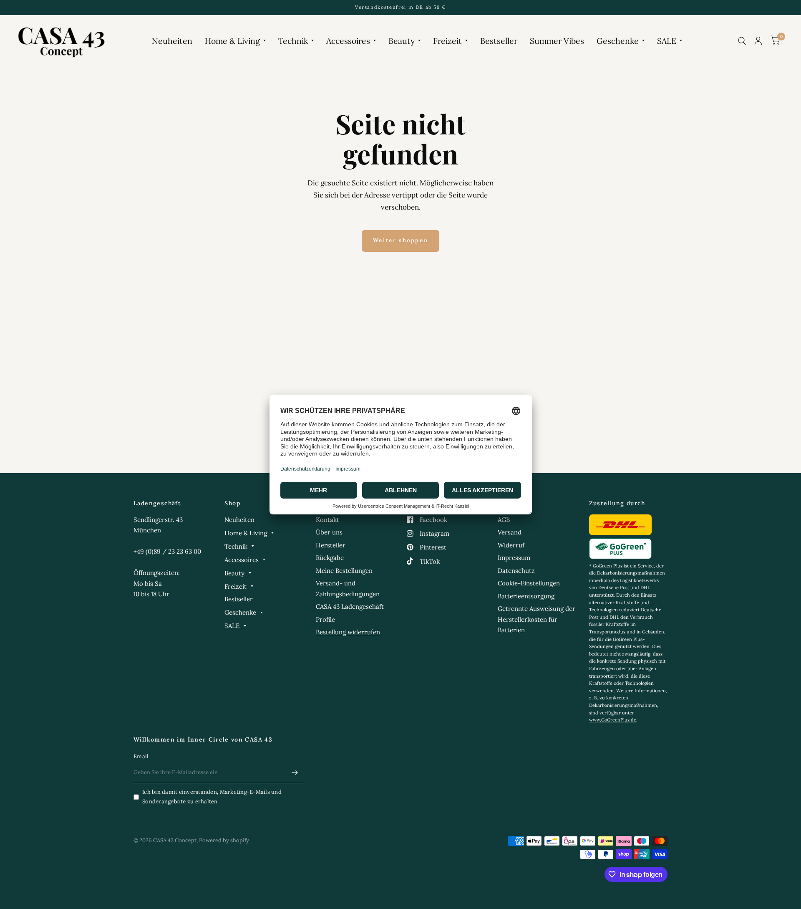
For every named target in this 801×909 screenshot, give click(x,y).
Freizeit (447, 40)
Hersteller (330, 545)
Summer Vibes (557, 40)
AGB (504, 520)
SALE (666, 40)
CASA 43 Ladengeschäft (350, 606)
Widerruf (511, 545)
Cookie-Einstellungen (529, 583)
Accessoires (348, 40)
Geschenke (618, 40)
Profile (325, 619)
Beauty (401, 40)
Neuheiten (172, 40)
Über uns (329, 532)
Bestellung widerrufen (348, 632)
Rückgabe (330, 558)
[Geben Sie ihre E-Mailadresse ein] (295, 772)
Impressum (514, 558)
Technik (293, 40)
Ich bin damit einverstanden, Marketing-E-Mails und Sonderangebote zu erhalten (212, 796)
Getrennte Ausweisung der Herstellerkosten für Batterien (536, 619)
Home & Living (232, 40)
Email (141, 756)
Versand (509, 532)
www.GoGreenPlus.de (612, 720)
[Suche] (742, 40)
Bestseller (498, 40)
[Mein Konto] (758, 40)
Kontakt (327, 520)
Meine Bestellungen (344, 571)
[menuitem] (172, 41)
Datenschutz (516, 571)
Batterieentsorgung (526, 596)
